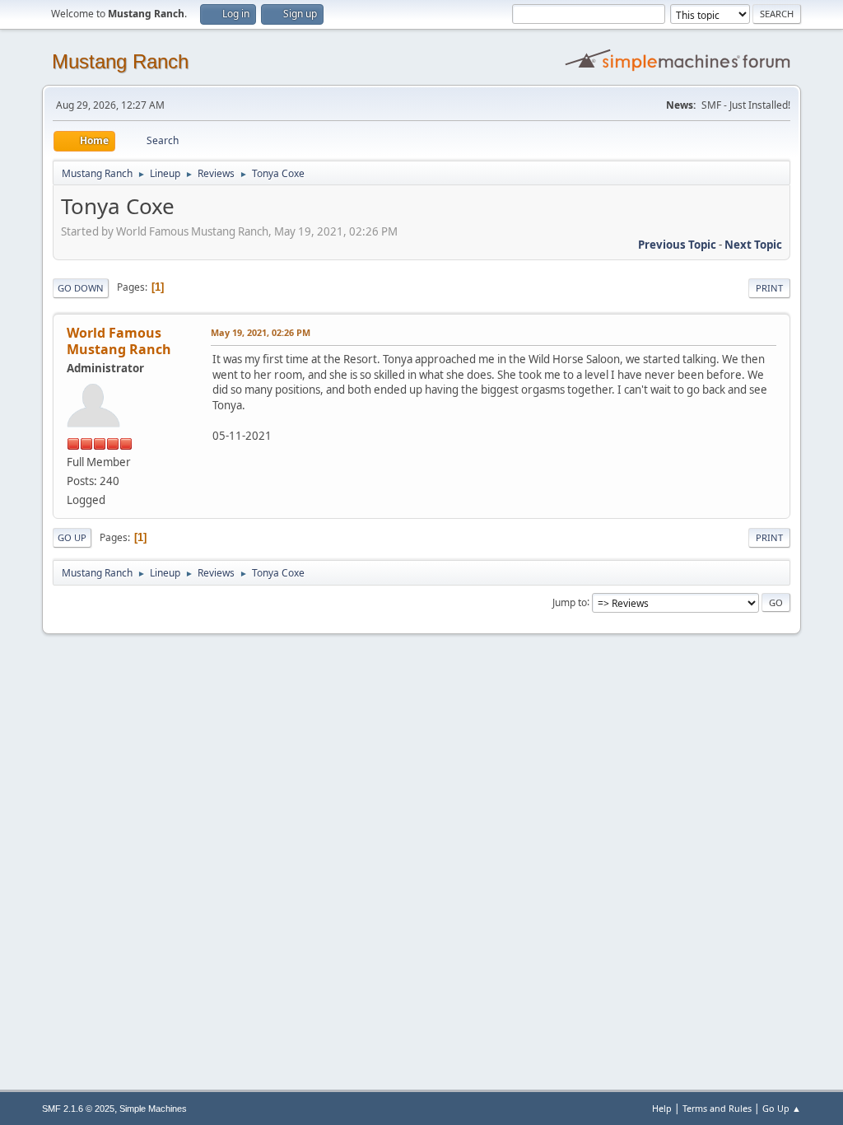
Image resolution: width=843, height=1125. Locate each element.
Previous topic (677, 244)
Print (769, 288)
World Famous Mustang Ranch (119, 341)
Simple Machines (153, 1108)
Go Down (81, 288)
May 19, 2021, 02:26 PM (260, 332)
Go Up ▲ (781, 1108)
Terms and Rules (717, 1108)
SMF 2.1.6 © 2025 (78, 1108)
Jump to (569, 602)
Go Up (72, 537)
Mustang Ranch (120, 61)
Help (662, 1108)
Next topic (753, 244)
